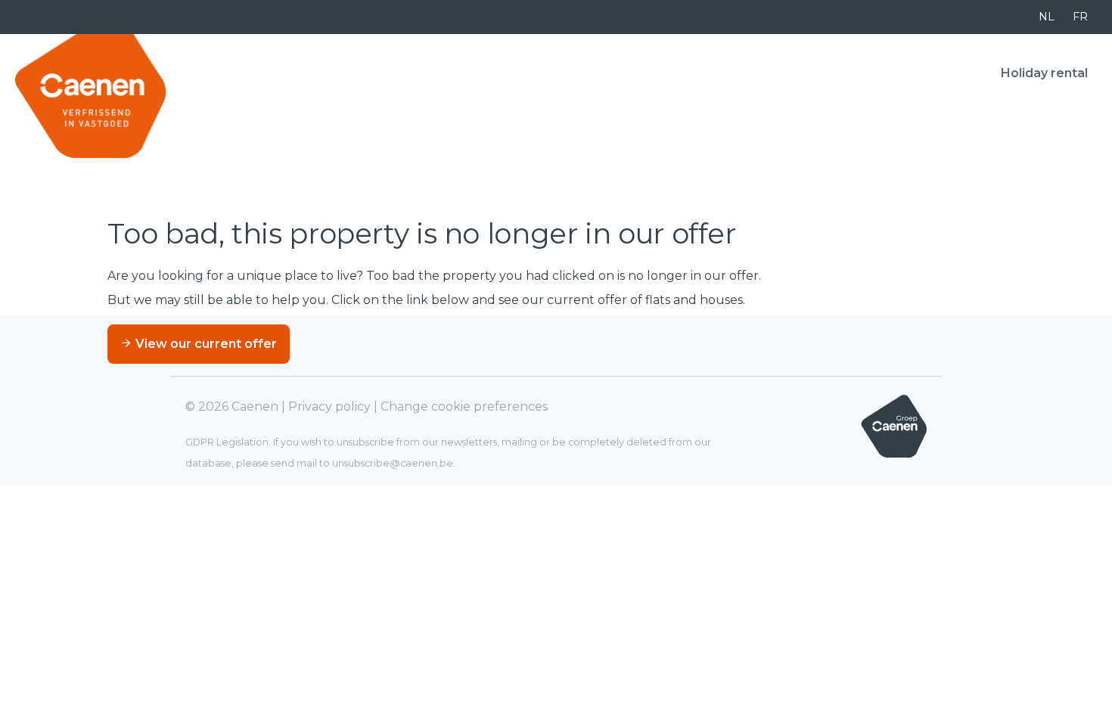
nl (1047, 16)
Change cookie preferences (464, 406)
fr (1080, 16)
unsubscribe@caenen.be (392, 463)
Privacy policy (329, 406)
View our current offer (204, 344)
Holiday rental (1044, 73)
